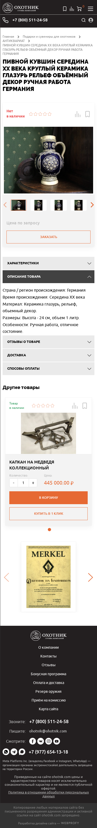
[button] (78, 114)
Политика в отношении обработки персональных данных (48, 794)
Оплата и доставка (48, 682)
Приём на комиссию (49, 700)
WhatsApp (6, 751)
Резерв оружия (48, 691)
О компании (48, 647)
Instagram (48, 741)
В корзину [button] (48, 497)
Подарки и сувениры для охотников (49, 36)
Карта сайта (48, 709)
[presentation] (5, 205)
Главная (8, 36)
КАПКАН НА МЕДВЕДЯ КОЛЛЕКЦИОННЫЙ (31, 464)
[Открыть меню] (90, 9)
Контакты (48, 656)
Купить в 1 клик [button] (48, 513)
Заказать (48, 237)
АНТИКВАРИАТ (14, 41)
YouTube (56, 741)
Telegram (14, 751)
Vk (40, 741)
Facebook (32, 741)
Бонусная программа (48, 674)
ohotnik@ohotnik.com (48, 731)
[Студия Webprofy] (70, 823)
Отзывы (49, 665)
